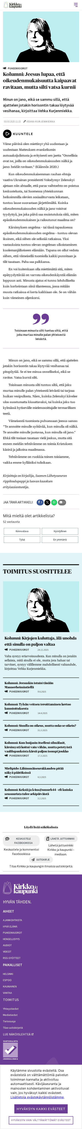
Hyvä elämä (10, 926)
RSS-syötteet (11, 958)
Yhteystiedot (11, 1009)
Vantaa (7, 993)
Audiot (7, 945)
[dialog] (41, 1097)
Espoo (7, 980)
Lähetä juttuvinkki (62, 838)
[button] (40, 502)
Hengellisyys (11, 939)
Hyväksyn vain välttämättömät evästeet (41, 1120)
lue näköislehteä (16, 1034)
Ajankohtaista (12, 920)
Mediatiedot (10, 1015)
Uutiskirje (43, 859)
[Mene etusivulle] (20, 890)
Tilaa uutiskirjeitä (13, 1027)
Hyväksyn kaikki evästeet (41, 1109)
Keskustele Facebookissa (23, 841)
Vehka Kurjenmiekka (40, 121)
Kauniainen (10, 986)
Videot (7, 951)
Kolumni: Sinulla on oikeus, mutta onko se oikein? (40, 725)
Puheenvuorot (12, 932)
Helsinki (8, 974)
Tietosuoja (9, 1021)
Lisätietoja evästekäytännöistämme (37, 1097)
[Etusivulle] (12, 5)
